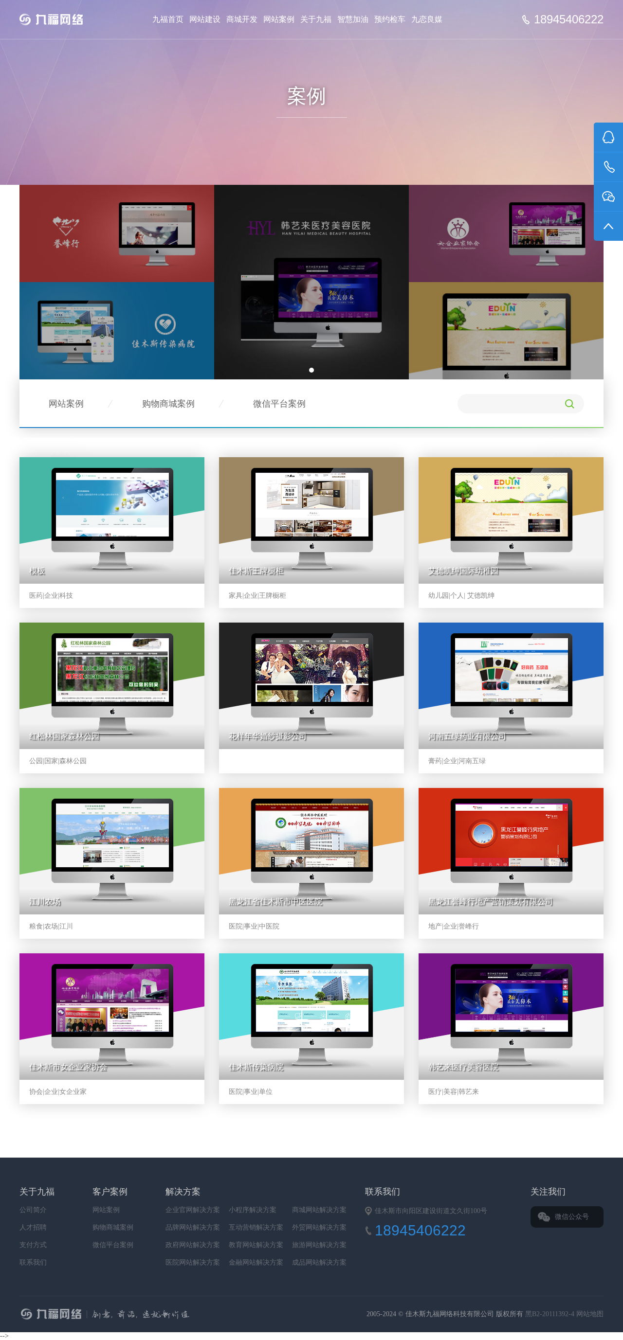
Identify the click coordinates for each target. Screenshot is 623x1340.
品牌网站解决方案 (192, 1227)
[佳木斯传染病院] (116, 330)
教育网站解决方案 (256, 1245)
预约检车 (389, 19)
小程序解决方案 (252, 1210)
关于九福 (315, 19)
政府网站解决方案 (192, 1245)
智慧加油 (352, 19)
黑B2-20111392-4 (550, 1314)
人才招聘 (33, 1227)
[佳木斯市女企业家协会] (506, 232)
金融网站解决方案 (256, 1262)
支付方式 (33, 1245)
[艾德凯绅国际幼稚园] (506, 348)
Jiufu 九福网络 (62, 19)
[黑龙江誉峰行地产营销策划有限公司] (116, 232)
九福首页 (167, 19)
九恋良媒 (426, 19)
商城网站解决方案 (319, 1210)
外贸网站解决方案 (319, 1227)
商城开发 (241, 19)
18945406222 (569, 19)
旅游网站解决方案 (319, 1245)
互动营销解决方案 (256, 1227)
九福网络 (202, 1315)
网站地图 (590, 1314)
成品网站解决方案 (319, 1262)
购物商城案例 (168, 404)
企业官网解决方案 (192, 1210)
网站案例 (278, 19)
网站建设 (204, 19)
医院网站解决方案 (192, 1262)
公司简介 (33, 1210)
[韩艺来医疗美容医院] (311, 281)
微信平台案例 (279, 404)
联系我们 (33, 1262)
